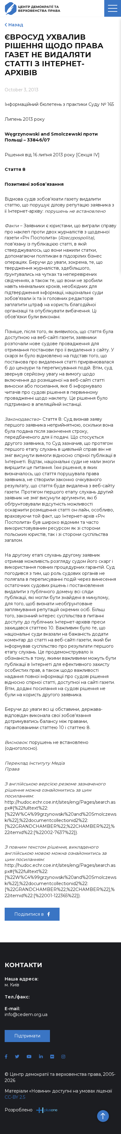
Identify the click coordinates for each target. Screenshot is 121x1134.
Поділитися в (29, 914)
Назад (15, 25)
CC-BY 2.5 (15, 1097)
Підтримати (27, 1036)
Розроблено (19, 1110)
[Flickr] (52, 1056)
